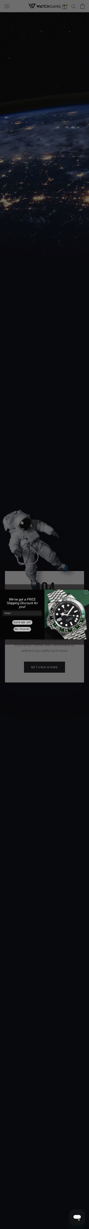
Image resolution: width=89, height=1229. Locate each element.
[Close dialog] (86, 592)
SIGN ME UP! (22, 622)
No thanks (22, 629)
